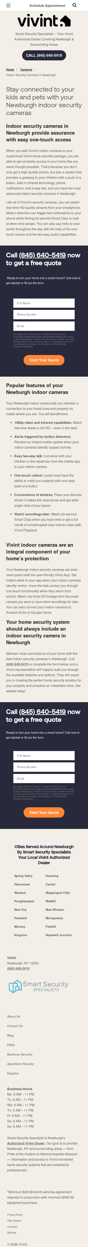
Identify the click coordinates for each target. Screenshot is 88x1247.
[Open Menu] (8, 5)
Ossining (52, 876)
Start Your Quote (44, 360)
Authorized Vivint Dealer (26, 1143)
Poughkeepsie (24, 901)
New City (20, 909)
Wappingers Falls (58, 893)
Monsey (19, 926)
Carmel (50, 884)
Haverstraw (22, 884)
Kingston (20, 935)
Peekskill (20, 918)
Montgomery (54, 918)
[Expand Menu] (43, 29)
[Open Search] (74, 5)
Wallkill (51, 901)
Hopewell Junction (59, 935)
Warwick (20, 893)
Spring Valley (23, 876)
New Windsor (55, 909)
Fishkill (51, 926)
